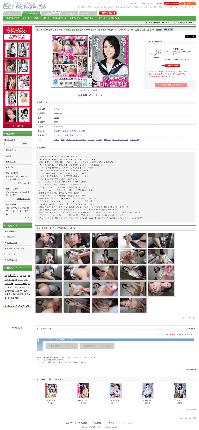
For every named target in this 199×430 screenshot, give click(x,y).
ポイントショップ (126, 423)
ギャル (8, 192)
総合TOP (69, 423)
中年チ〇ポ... (83, 400)
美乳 (66, 135)
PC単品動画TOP (12, 18)
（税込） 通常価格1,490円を (182, 51)
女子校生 (57, 131)
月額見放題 (97, 423)
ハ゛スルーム (21, 283)
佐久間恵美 (9, 291)
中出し (56, 140)
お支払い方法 (75, 18)
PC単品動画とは (59, 18)
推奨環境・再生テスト (15, 248)
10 (6, 276)
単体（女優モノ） (70, 131)
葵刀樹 (11, 298)
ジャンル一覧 (24, 183)
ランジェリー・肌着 (120, 140)
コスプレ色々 (16, 208)
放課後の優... (148, 400)
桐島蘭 (56, 118)
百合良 (56, 109)
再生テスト (174, 71)
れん (20, 279)
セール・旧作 (11, 162)
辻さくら (19, 298)
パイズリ (91, 140)
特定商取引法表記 (17, 328)
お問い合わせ (114, 18)
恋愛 (16, 176)
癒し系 (8, 195)
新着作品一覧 (11, 150)
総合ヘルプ (135, 3)
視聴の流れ (88, 18)
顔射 (63, 140)
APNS (12, 275)
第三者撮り (83, 131)
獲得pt (167, 59)
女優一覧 (45, 18)
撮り (14, 294)
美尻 (71, 135)
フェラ (99, 140)
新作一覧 (26, 18)
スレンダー (58, 135)
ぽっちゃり (16, 192)
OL (21, 276)
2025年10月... (51, 400)
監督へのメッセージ (92, 95)
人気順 (36, 18)
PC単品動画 (83, 423)
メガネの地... (115, 400)
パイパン (78, 135)
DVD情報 (110, 423)
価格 (166, 51)
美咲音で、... (180, 400)
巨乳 (26, 291)
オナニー (107, 140)
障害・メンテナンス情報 (152, 3)
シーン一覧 (25, 217)
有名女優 (25, 192)
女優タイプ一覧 (23, 199)
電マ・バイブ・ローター (76, 140)
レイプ (19, 179)
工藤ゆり (19, 291)
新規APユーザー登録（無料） (167, 74)
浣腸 (7, 208)
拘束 (24, 208)
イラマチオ (134, 140)
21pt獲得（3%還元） (181, 59)
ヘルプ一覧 (101, 18)
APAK (56, 113)
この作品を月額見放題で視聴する (171, 85)
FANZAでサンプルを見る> (90, 90)
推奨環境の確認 (164, 71)
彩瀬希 (8, 294)
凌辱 (14, 179)
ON (24, 276)
